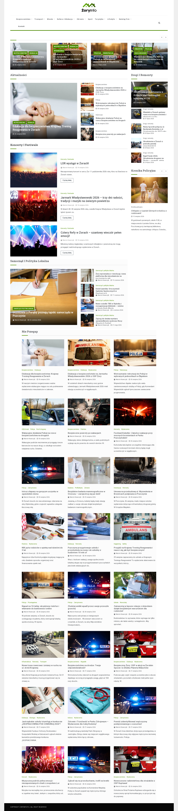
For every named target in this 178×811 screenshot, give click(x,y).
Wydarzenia (59, 51)
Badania (70, 488)
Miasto (50, 19)
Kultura (70, 718)
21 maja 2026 (117, 325)
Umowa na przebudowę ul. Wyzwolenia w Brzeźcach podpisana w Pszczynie (133, 492)
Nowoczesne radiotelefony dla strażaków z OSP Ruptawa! (134, 782)
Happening (117, 544)
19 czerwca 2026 (118, 280)
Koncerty (117, 429)
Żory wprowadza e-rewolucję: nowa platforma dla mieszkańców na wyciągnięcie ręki (111, 276)
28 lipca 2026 (149, 148)
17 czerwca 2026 (118, 295)
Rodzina (24, 544)
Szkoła (116, 602)
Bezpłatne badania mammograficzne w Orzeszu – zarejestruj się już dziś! (86, 492)
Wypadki (83, 662)
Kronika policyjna (136, 207)
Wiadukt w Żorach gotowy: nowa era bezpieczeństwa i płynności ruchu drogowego (154, 115)
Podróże (83, 429)
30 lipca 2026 (149, 133)
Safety (124, 544)
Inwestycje (117, 488)
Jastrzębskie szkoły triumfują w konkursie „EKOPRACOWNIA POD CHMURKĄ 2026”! (42, 722)
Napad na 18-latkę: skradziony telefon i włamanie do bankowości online (40, 607)
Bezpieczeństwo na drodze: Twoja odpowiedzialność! (84, 666)
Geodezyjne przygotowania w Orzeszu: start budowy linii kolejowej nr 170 (148, 95)
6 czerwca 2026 (117, 310)
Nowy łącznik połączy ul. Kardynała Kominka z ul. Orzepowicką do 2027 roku (154, 129)
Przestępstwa (32, 602)
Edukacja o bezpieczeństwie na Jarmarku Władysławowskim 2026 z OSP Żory (68, 58)
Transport (39, 19)
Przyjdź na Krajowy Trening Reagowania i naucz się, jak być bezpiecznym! (133, 548)
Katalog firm (124, 19)
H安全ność (139, 49)
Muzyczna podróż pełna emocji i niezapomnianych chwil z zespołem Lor (41, 782)
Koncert (24, 777)
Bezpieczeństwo (23, 19)
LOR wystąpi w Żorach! (75, 163)
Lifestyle (111, 19)
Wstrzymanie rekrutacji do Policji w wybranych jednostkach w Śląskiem (107, 59)
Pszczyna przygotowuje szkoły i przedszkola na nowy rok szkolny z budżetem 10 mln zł (84, 550)
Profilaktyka (79, 488)
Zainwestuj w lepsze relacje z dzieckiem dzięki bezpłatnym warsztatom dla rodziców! (133, 608)
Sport (90, 19)
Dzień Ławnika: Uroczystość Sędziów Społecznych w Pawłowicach (108, 291)
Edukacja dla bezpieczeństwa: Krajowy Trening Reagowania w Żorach (28, 59)
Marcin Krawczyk (68, 167)
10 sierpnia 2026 (138, 216)
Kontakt (21, 26)
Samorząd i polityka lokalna (23, 308)
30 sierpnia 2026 (103, 94)
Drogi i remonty (140, 88)
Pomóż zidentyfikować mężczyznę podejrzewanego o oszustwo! (130, 722)
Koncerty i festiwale (67, 159)
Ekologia (32, 718)
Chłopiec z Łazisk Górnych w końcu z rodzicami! (149, 212)
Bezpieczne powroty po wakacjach (111, 134)
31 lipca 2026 (149, 118)
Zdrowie (80, 19)
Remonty (126, 488)
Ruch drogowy (141, 53)
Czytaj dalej (67, 180)
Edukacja (33, 53)
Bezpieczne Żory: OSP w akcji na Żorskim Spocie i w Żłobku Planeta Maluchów (133, 666)
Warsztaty (123, 602)
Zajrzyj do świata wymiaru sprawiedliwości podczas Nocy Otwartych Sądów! (109, 321)
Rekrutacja (108, 53)
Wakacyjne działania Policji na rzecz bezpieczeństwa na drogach (149, 59)
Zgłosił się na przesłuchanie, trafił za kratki (88, 781)
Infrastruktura (26, 662)
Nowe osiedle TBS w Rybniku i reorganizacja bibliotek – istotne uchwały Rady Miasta (110, 306)
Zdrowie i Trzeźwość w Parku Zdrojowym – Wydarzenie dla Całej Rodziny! (88, 722)
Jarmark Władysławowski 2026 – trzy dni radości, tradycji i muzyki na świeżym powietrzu (92, 199)
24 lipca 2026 (149, 162)
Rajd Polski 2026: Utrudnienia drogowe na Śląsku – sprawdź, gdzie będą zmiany (153, 159)
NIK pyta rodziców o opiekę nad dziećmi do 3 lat (42, 548)
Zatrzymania (32, 488)
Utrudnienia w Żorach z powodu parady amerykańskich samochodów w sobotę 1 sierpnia (153, 146)
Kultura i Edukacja (65, 19)
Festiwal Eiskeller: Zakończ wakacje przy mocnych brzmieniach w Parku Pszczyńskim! (133, 435)
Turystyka (99, 19)
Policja (97, 53)
